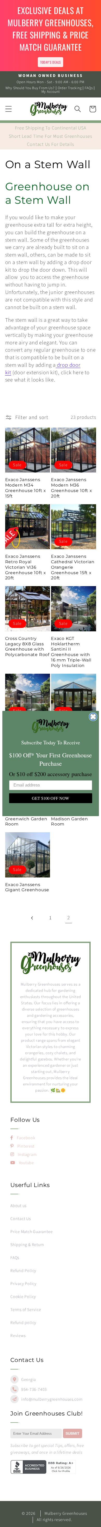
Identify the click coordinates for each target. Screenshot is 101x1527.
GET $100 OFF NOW (50, 798)
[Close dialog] (93, 716)
